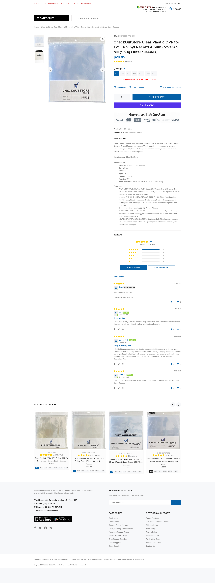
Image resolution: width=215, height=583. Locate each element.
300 (128, 73)
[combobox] (126, 18)
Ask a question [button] (161, 268)
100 (122, 73)
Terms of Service (152, 536)
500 (134, 73)
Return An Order (152, 518)
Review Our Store (153, 539)
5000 (154, 73)
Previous (50, 69)
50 (116, 73)
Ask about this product (172, 87)
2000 (148, 73)
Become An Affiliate (153, 543)
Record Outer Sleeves (133, 132)
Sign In (167, 3)
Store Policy (150, 529)
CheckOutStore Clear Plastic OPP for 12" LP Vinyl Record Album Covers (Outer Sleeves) (163, 461)
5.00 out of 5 (154, 242)
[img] (119, 284)
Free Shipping (138, 87)
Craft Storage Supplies (118, 539)
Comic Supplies (115, 543)
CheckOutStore (126, 129)
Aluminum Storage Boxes (119, 532)
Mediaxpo (51, 452)
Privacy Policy (151, 532)
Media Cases (114, 522)
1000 (141, 73)
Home (36, 27)
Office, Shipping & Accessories (121, 529)
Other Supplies (114, 546)
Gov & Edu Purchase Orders (157, 522)
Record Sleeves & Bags (118, 536)
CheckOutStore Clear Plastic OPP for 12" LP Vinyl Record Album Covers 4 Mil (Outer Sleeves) (126, 462)
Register (177, 3)
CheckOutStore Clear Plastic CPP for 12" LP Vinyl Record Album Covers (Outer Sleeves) (89, 461)
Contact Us (150, 546)
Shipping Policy (152, 525)
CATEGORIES (46, 18)
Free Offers (121, 87)
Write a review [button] (133, 268)
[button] (119, 62)
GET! (176, 502)
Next (102, 69)
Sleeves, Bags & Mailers (118, 525)
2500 (60, 468)
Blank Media (113, 518)
